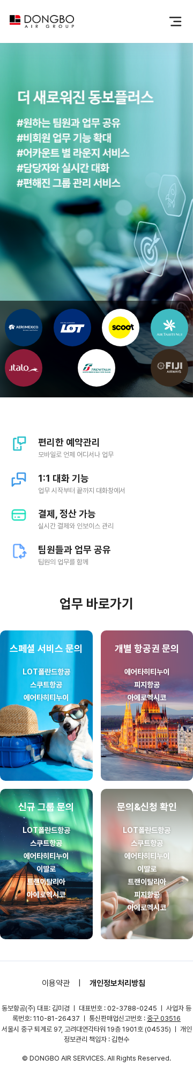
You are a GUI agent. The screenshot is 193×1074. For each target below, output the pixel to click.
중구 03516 (164, 1018)
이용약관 (56, 983)
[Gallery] (96, 209)
